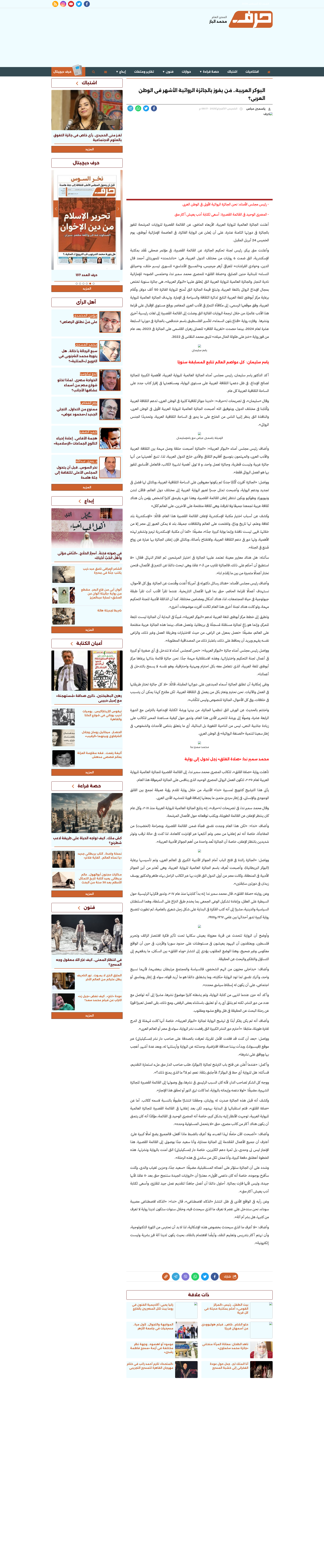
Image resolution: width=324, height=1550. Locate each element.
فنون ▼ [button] (167, 71)
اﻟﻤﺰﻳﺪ (87, 487)
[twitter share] (146, 108)
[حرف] (251, 19)
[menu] (105, 71)
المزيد (90, 149)
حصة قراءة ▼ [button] (209, 71)
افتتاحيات (252, 71)
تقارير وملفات (144, 71)
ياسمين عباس (256, 108)
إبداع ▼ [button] (121, 71)
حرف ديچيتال (62, 71)
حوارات (186, 71)
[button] (93, 283)
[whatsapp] (166, 1277)
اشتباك (232, 71)
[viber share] (130, 108)
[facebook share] (154, 108)
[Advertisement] (119, 37)
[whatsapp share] (138, 108)
